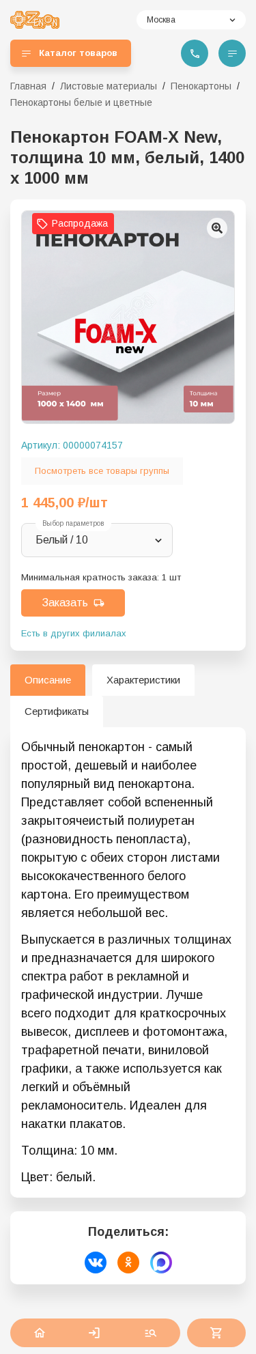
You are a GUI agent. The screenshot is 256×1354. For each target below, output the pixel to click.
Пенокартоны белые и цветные (81, 102)
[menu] (232, 53)
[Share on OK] (128, 1262)
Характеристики (143, 680)
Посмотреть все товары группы (102, 471)
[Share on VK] (95, 1262)
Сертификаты (57, 711)
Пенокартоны (201, 86)
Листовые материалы (108, 86)
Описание (48, 680)
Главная (28, 86)
